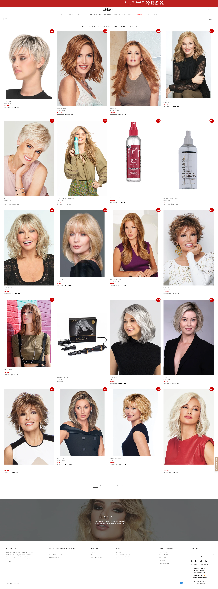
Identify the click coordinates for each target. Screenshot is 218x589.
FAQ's (91, 555)
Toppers (71, 14)
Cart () (211, 10)
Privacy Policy (162, 566)
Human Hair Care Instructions (56, 555)
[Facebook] (6, 562)
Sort (211, 19)
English (22, 579)
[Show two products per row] (3, 19)
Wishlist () (195, 10)
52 (117, 486)
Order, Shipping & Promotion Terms (168, 552)
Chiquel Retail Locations (96, 557)
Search (203, 10)
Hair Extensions (95, 14)
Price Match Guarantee (164, 563)
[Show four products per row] (6, 19)
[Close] (214, 554)
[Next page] (122, 486)
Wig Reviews (162, 560)
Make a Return (162, 557)
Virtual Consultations (54, 557)
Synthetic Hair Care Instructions (57, 552)
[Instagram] (10, 562)
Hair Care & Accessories (123, 14)
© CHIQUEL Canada (13, 583)
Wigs (63, 14)
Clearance (139, 14)
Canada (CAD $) (11, 579)
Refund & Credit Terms (164, 555)
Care (148, 14)
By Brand (107, 14)
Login (175, 10)
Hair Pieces (81, 14)
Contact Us (92, 552)
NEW (155, 14)
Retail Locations (184, 10)
